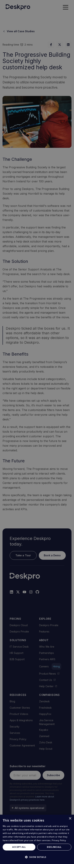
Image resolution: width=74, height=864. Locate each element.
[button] (37, 857)
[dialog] (37, 839)
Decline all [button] (54, 847)
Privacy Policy (59, 840)
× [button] (70, 818)
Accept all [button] (19, 847)
